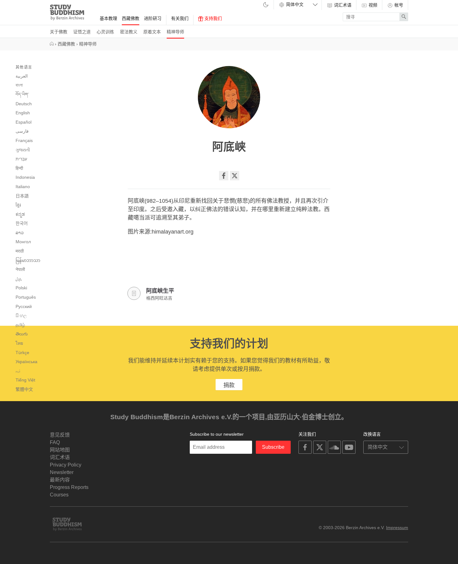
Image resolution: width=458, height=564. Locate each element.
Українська (26, 361)
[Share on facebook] (223, 175)
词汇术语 (342, 4)
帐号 (398, 4)
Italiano (23, 186)
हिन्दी (19, 168)
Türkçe (22, 352)
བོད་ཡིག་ (22, 94)
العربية (22, 75)
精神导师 (175, 31)
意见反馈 (60, 435)
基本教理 (108, 18)
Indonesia (25, 177)
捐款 (229, 385)
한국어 (22, 223)
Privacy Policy (65, 464)
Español (23, 122)
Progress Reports (69, 487)
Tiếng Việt (25, 379)
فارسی (22, 131)
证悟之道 (82, 31)
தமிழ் (20, 324)
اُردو (18, 371)
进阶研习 (152, 18)
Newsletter (62, 472)
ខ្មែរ (18, 204)
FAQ (55, 442)
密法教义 (128, 31)
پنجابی (18, 279)
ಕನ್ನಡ (20, 214)
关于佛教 (58, 31)
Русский (24, 306)
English (23, 112)
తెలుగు (22, 333)
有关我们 (179, 18)
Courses (59, 494)
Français (24, 140)
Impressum (397, 527)
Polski (21, 287)
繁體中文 (24, 389)
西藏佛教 (130, 18)
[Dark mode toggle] (266, 5)
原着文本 (152, 31)
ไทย (19, 343)
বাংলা (19, 85)
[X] (234, 175)
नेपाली (20, 269)
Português (26, 297)
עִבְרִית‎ (21, 158)
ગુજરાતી (23, 149)
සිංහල (21, 315)
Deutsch (24, 103)
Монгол (23, 241)
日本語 (22, 195)
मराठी (20, 251)
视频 (372, 4)
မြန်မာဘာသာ (28, 260)
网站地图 (60, 450)
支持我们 (212, 18)
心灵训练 (105, 31)
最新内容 (60, 479)
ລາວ (20, 232)
